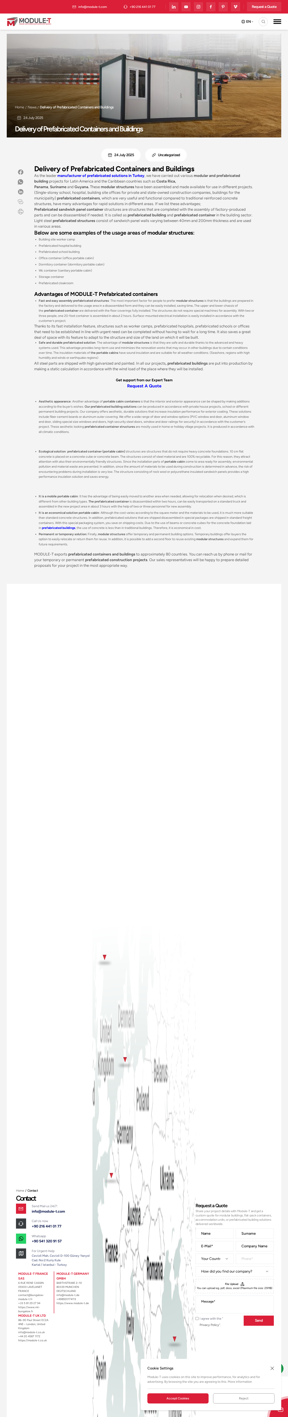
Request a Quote (264, 7)
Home (19, 107)
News (32, 107)
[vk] (235, 6)
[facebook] (210, 6)
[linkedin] (173, 6)
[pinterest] (223, 6)
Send (259, 1320)
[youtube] (186, 6)
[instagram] (198, 6)
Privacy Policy (209, 1325)
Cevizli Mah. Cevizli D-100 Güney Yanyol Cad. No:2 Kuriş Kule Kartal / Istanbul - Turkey (61, 1260)
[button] (263, 21)
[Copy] (20, 201)
